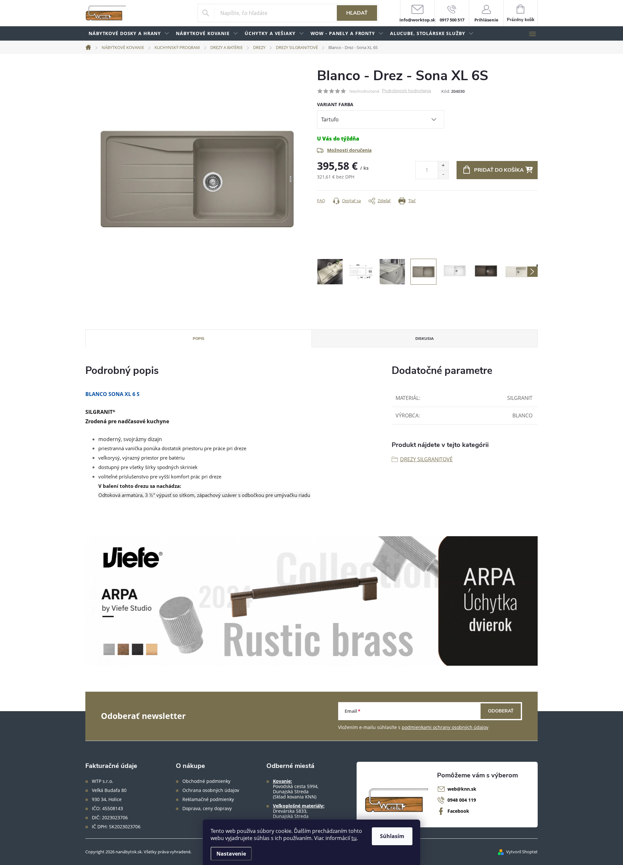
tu (354, 838)
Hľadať (357, 13)
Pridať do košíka (499, 170)
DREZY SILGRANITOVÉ (426, 459)
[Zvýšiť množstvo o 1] (443, 165)
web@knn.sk (461, 789)
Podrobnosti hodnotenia (406, 91)
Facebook (458, 811)
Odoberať (501, 711)
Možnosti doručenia (349, 150)
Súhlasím (392, 836)
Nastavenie (231, 853)
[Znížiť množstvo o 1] (443, 174)
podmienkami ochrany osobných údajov (445, 727)
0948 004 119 (461, 800)
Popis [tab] (198, 338)
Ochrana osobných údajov (210, 790)
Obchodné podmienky (206, 781)
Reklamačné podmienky (208, 799)
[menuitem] (129, 33)
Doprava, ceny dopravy (207, 808)
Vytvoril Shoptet (522, 852)
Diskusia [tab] (424, 338)
